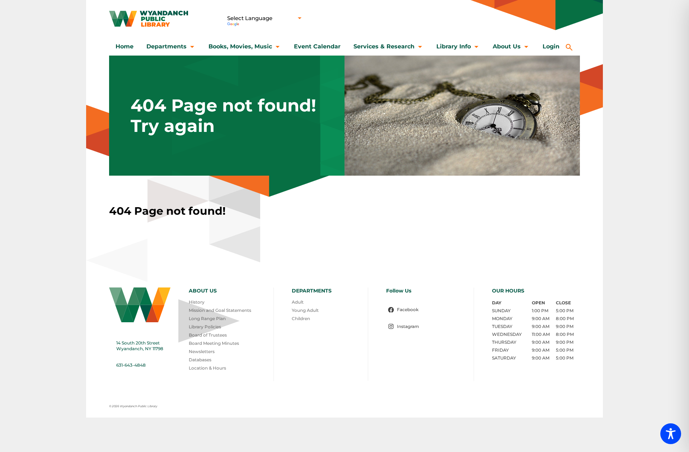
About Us (507, 46)
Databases (200, 359)
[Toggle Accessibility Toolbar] (671, 434)
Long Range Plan (207, 318)
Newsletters (202, 351)
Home (124, 46)
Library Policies (205, 326)
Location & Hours (207, 368)
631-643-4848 (131, 365)
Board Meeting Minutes (214, 343)
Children (301, 318)
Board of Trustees (208, 335)
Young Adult (305, 310)
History (197, 302)
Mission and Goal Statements (220, 310)
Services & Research (383, 46)
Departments (166, 46)
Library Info (453, 46)
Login (551, 46)
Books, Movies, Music (240, 46)
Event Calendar (317, 46)
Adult (298, 302)
